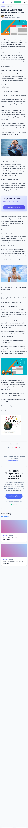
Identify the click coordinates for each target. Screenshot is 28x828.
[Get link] (19, 447)
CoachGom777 (9, 15)
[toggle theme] (12, 2)
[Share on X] (8, 447)
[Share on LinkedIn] (12, 447)
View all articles (6, 516)
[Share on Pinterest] (15, 447)
